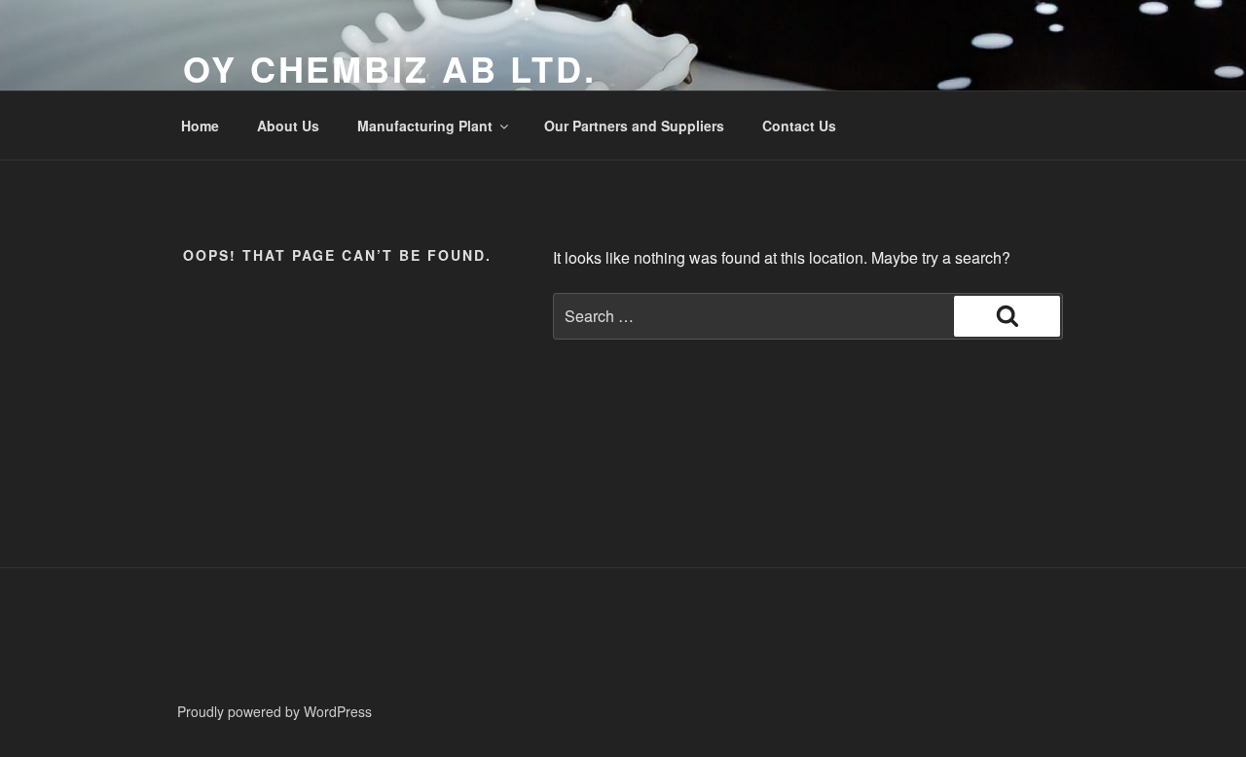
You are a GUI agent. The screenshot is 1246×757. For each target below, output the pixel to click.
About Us (288, 125)
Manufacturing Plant (425, 125)
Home (200, 125)
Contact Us (799, 125)
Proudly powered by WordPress (274, 711)
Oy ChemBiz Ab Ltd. (390, 68)
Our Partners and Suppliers (634, 125)
